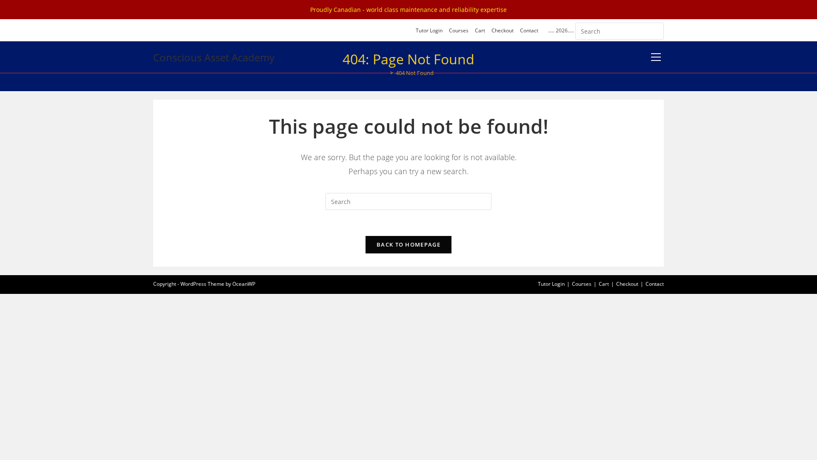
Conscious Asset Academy (213, 57)
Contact (529, 30)
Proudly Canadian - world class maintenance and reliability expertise (408, 10)
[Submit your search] (655, 30)
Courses (458, 30)
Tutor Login (429, 30)
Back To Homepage (408, 244)
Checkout (502, 30)
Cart (480, 30)
